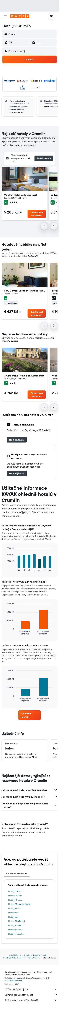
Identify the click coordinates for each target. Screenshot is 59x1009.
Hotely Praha (14, 908)
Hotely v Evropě (39, 955)
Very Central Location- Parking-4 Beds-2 (25, 290)
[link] (17, 440)
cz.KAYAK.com (15, 955)
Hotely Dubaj (14, 891)
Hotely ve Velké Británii (12, 958)
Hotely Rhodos (15, 900)
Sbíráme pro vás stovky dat (19, 994)
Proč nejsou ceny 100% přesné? (21, 1000)
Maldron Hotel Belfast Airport (20, 194)
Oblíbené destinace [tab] (16, 873)
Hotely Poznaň (15, 895)
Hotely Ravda (14, 925)
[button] (5, 16)
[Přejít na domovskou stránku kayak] (19, 16)
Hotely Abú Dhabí (16, 921)
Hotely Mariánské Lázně (19, 904)
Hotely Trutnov (15, 929)
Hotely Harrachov (16, 934)
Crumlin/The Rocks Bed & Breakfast (24, 375)
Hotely (27, 955)
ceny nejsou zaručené (13, 980)
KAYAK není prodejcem (17, 989)
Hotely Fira (13, 912)
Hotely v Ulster (32, 958)
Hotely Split (13, 917)
